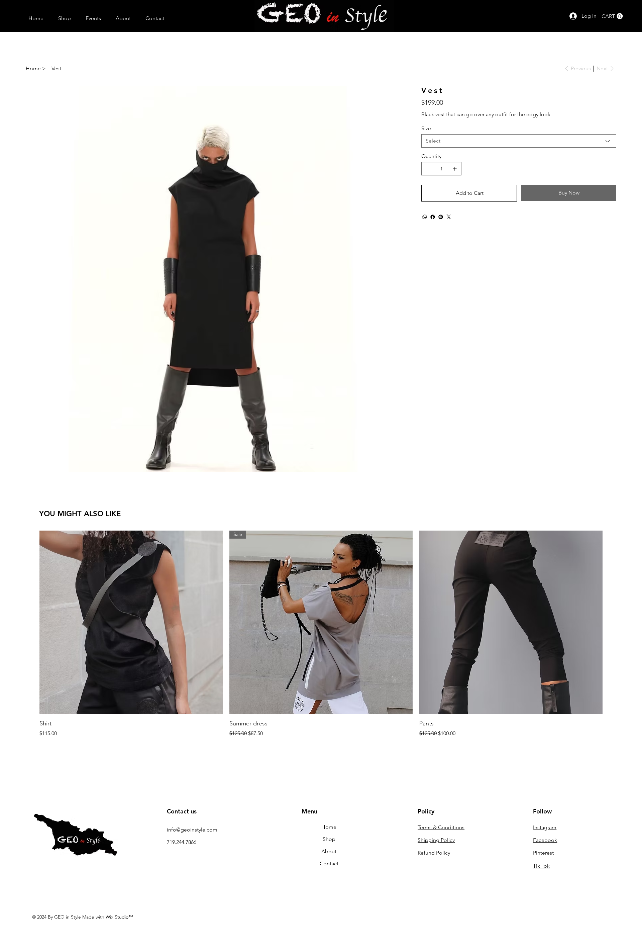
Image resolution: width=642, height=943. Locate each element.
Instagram (544, 827)
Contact (329, 863)
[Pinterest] (440, 217)
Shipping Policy (436, 840)
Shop (329, 839)
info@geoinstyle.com (192, 830)
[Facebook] (432, 217)
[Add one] (454, 168)
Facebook (545, 840)
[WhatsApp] (424, 217)
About (328, 851)
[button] (612, 16)
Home (328, 827)
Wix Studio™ (119, 917)
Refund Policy (434, 853)
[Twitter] (448, 217)
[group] (321, 633)
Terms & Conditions (441, 827)
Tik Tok (541, 866)
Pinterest (543, 853)
